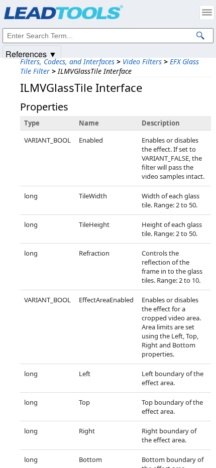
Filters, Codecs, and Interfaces (67, 61)
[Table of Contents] (206, 12)
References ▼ (31, 53)
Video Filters (142, 61)
